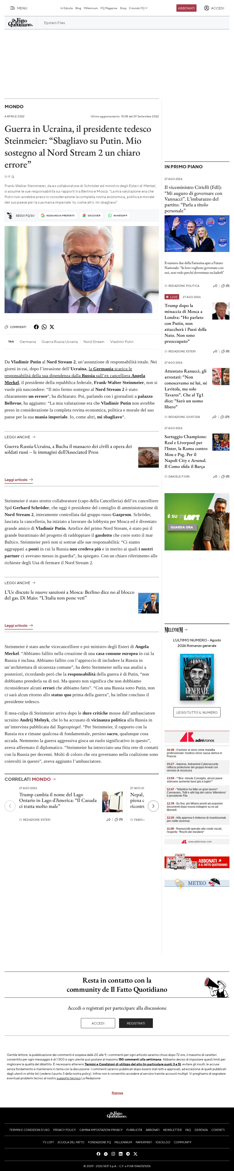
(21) (227, 416)
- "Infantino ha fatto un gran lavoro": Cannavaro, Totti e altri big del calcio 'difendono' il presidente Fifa (196, 792)
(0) (121, 819)
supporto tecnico (69, 1078)
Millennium (91, 8)
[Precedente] (10, 806)
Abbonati (186, 8)
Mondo (14, 106)
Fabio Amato (142, 819)
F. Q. (10, 176)
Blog (78, 8)
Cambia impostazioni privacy (101, 1130)
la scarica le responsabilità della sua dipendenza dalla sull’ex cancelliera (75, 375)
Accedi (98, 1023)
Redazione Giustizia (182, 417)
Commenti (18, 327)
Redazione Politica (182, 285)
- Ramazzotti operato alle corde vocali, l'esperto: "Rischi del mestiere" (194, 830)
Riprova (117, 1093)
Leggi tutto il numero (196, 712)
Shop (123, 8)
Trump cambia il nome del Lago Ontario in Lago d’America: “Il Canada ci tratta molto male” (58, 800)
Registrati (136, 1023)
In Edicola (67, 8)
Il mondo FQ (136, 8)
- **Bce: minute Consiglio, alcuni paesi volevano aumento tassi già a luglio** (194, 780)
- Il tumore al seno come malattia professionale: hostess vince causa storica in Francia (194, 753)
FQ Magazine (109, 8)
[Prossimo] (153, 806)
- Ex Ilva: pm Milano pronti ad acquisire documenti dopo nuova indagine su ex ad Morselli (195, 807)
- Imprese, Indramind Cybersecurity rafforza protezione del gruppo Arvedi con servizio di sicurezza (192, 767)
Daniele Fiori (177, 476)
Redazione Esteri (35, 819)
